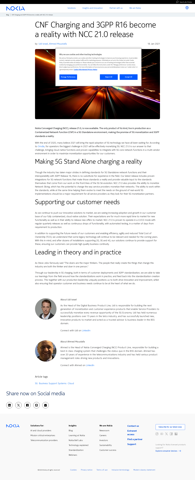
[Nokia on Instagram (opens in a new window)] (157, 434)
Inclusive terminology (120, 470)
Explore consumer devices (166, 451)
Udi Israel (43, 43)
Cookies (73, 470)
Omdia (41, 146)
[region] (98, 67)
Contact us (133, 426)
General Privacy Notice (90, 70)
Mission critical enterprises (43, 435)
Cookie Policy (78, 70)
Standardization (76, 450)
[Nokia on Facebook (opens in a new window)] (171, 434)
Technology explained (78, 445)
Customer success (107, 450)
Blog (7, 15)
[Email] (45, 405)
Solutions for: (37, 425)
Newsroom (104, 430)
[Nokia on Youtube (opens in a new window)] (161, 434)
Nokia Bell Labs (76, 440)
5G (36, 383)
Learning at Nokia (77, 435)
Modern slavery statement (144, 470)
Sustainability (105, 445)
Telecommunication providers (44, 440)
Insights (72, 425)
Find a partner (135, 439)
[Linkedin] (9, 405)
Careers (103, 435)
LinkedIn (86, 330)
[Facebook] (27, 405)
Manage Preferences (68, 77)
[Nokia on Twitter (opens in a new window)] (166, 434)
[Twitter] (18, 405)
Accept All (128, 77)
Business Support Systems (53, 383)
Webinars (73, 455)
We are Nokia (105, 425)
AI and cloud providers (41, 430)
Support (131, 444)
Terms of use (102, 470)
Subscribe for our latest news (170, 427)
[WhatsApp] (36, 405)
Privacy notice (86, 470)
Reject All (108, 77)
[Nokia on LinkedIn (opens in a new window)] (176, 434)
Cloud (71, 383)
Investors (103, 440)
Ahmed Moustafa (58, 43)
